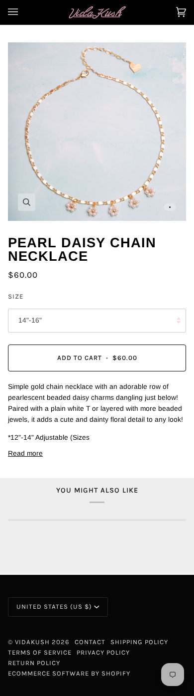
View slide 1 (170, 207)
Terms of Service (40, 652)
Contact (90, 642)
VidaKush (32, 642)
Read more (25, 453)
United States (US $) (54, 606)
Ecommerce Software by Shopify (69, 673)
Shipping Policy (139, 642)
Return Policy (34, 663)
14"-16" (30, 320)
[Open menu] (23, 12)
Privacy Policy (103, 652)
